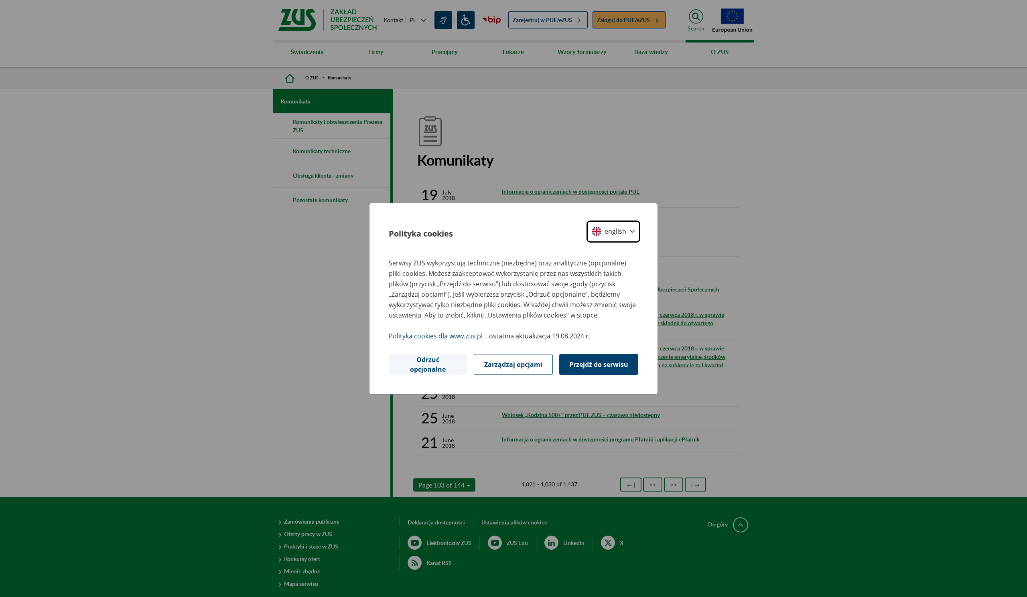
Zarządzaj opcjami (513, 364)
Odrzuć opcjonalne (428, 364)
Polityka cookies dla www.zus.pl (436, 336)
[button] (613, 232)
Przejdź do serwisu (598, 364)
